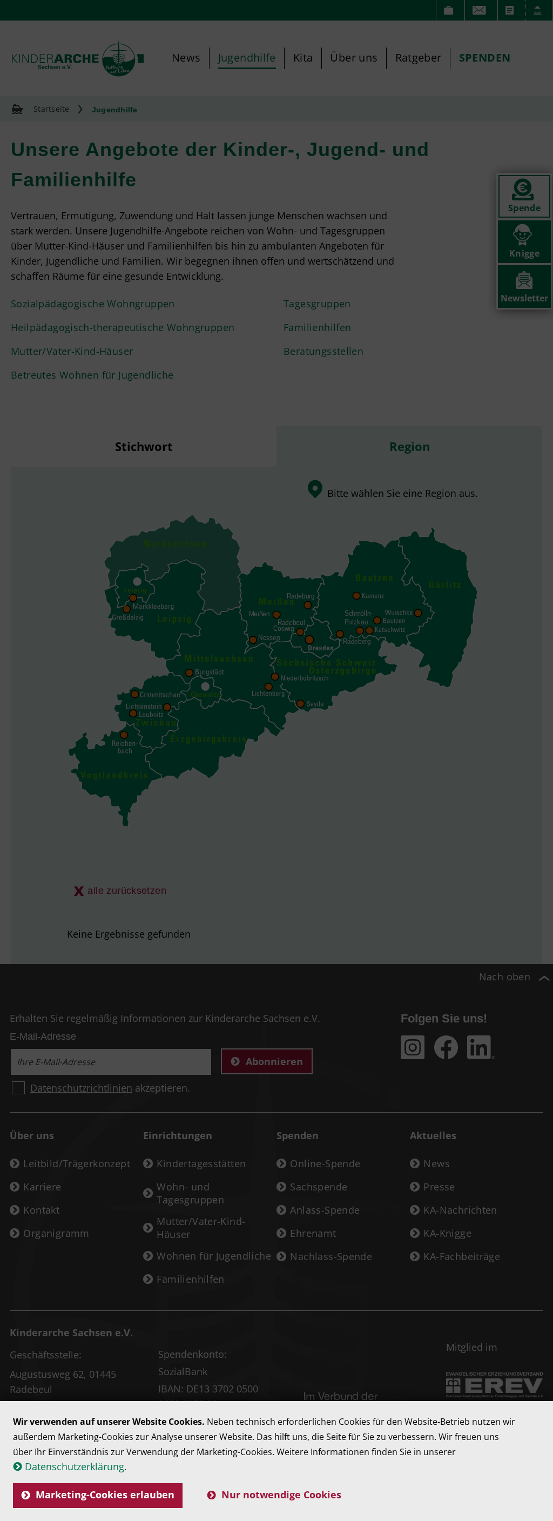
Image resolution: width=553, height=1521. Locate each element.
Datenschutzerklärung (74, 1466)
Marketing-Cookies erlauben (105, 1494)
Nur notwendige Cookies (281, 1494)
